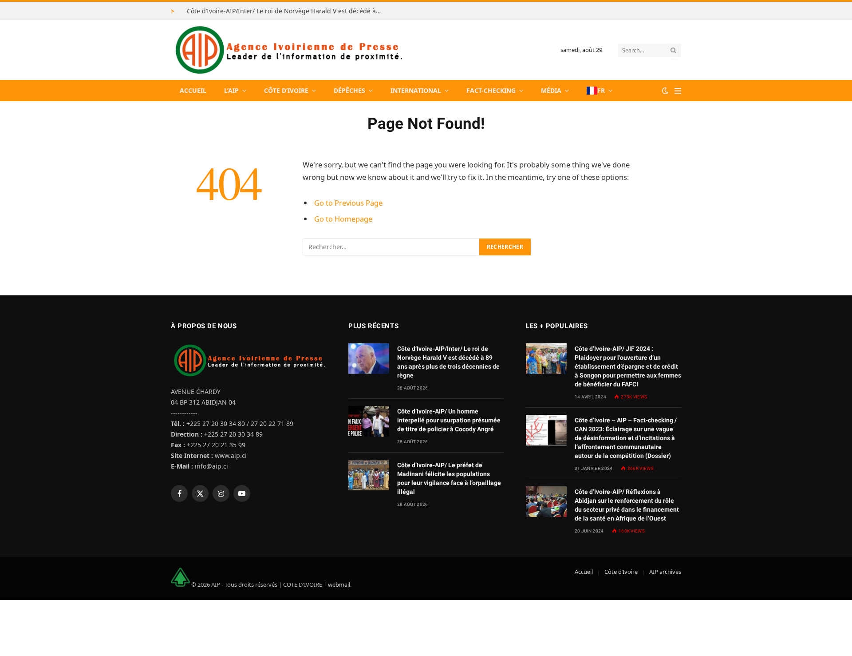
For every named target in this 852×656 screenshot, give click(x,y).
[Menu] (677, 91)
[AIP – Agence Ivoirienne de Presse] (287, 50)
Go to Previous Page (348, 203)
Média (551, 90)
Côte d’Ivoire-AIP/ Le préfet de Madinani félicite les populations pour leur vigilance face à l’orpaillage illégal (449, 478)
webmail (339, 584)
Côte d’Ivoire (286, 90)
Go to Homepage (343, 219)
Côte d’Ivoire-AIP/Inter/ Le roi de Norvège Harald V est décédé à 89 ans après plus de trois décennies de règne (287, 11)
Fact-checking (491, 90)
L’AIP (231, 90)
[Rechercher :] (391, 247)
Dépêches (349, 90)
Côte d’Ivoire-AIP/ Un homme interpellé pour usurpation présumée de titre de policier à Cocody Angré (449, 420)
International (415, 90)
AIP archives (665, 572)
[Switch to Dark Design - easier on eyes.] (665, 90)
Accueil (193, 90)
